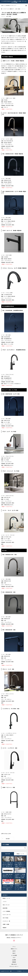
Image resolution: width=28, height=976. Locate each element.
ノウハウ (4, 901)
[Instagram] (14, 940)
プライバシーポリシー (14, 966)
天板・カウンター (6, 904)
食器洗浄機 (5, 908)
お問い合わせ (14, 964)
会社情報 (14, 959)
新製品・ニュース (6, 898)
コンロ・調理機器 (6, 911)
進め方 (14, 953)
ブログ (14, 957)
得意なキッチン (14, 948)
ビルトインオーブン (7, 914)
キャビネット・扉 (6, 921)
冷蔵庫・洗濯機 (6, 924)
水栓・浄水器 (8, 16)
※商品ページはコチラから (6, 109)
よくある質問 (14, 955)
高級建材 (4, 927)
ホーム (14, 946)
